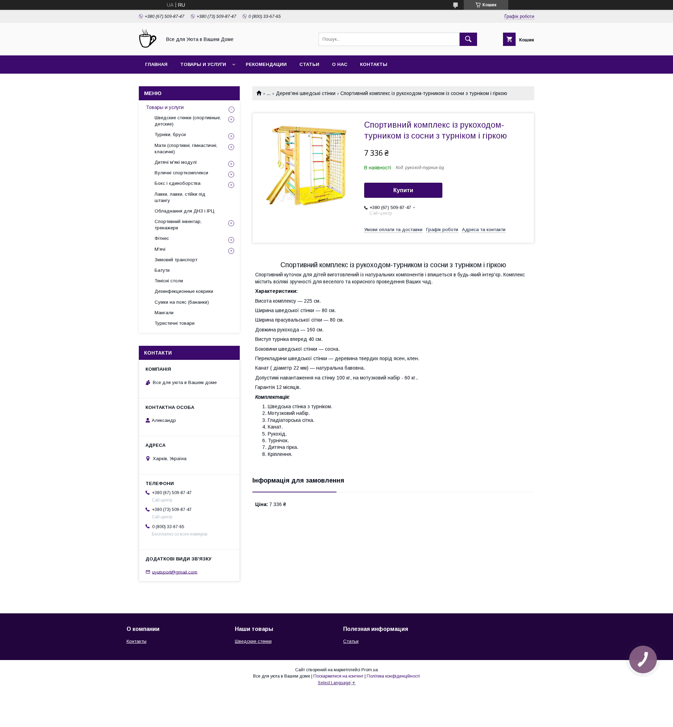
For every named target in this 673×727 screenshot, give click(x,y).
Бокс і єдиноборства (177, 183)
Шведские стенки (253, 641)
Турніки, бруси (170, 134)
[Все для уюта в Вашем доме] (148, 46)
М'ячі (160, 249)
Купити (403, 190)
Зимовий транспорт (176, 259)
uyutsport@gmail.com (174, 571)
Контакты (373, 64)
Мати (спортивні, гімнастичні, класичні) (186, 148)
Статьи (309, 64)
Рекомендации (266, 64)
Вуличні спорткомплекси (181, 172)
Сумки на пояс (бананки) (182, 302)
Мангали (164, 312)
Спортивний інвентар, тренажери (178, 224)
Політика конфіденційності (393, 676)
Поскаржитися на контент (338, 676)
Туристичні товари (175, 323)
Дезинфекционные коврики (184, 291)
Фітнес (162, 238)
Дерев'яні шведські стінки (305, 93)
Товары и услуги (203, 64)
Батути (162, 270)
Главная (156, 64)
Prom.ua (369, 669)
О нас (339, 64)
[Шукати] (468, 39)
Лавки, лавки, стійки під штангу (180, 197)
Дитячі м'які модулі (176, 162)
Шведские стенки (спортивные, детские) (188, 121)
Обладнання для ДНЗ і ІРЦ (185, 211)
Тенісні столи (169, 280)
